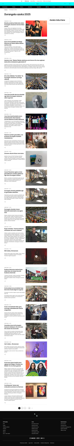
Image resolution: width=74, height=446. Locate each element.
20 (29, 408)
